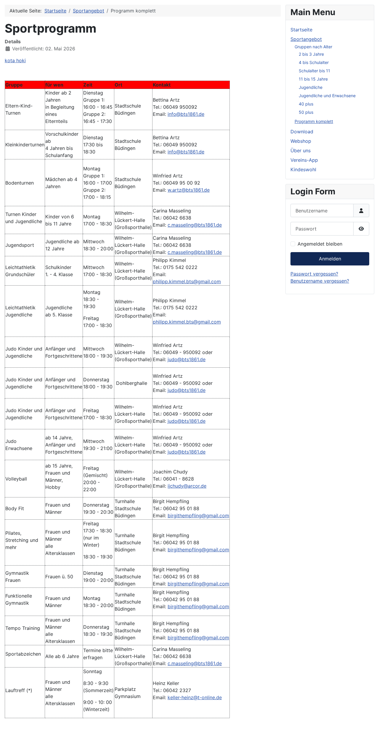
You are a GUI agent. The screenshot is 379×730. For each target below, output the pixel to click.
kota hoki (15, 60)
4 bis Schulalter (314, 62)
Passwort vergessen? (314, 274)
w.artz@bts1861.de (189, 190)
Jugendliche (310, 87)
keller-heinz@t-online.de (195, 697)
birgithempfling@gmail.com (198, 515)
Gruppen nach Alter (313, 46)
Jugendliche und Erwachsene (327, 95)
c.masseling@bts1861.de (195, 225)
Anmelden (330, 259)
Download (301, 132)
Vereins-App (304, 160)
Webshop (300, 141)
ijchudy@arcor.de (187, 486)
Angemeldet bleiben (320, 244)
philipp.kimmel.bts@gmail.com (187, 281)
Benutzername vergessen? (319, 281)
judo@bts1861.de (186, 359)
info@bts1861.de (186, 114)
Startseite (301, 30)
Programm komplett (314, 121)
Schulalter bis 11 (314, 70)
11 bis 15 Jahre (313, 78)
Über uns (300, 150)
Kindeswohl (303, 169)
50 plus (306, 112)
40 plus (306, 103)
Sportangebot (306, 39)
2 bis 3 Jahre (311, 54)
